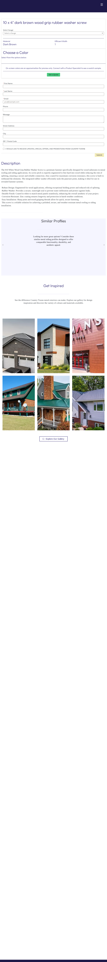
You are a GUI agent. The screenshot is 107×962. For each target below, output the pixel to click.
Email (5, 99)
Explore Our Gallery (55, 439)
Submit (99, 155)
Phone (5, 106)
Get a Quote (53, 75)
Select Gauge (8, 30)
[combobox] (53, 33)
